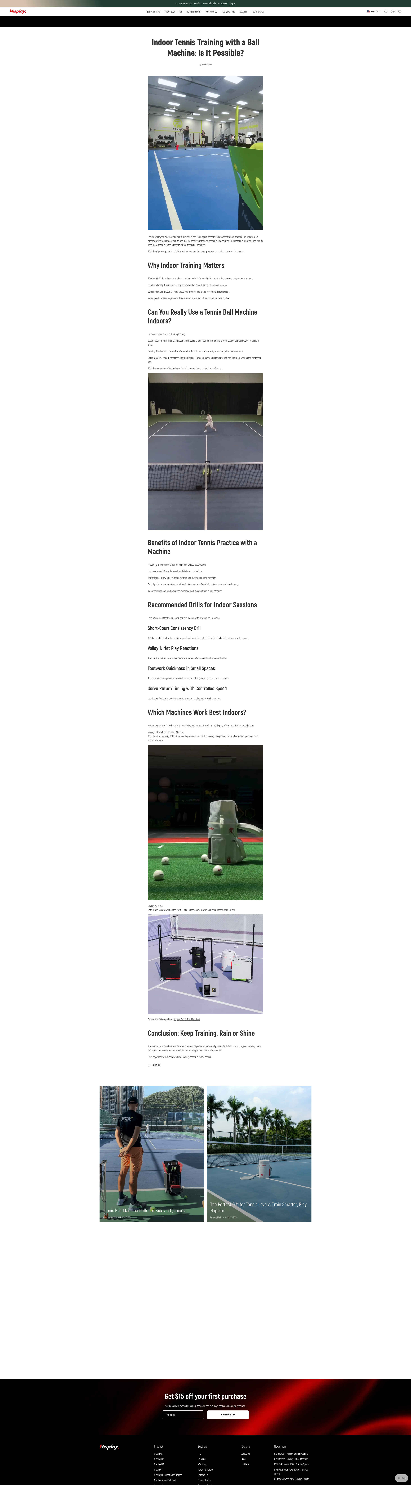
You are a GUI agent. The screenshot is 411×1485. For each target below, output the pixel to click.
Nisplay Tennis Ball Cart (165, 1480)
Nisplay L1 (158, 1453)
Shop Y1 (232, 3)
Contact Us (203, 1474)
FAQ (199, 1453)
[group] (205, 3)
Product (158, 1446)
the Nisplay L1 (190, 357)
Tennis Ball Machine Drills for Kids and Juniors (144, 1210)
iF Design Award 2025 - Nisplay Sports (291, 1478)
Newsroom (280, 1446)
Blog (243, 1458)
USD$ (374, 11)
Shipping (202, 1458)
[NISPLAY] (18, 11)
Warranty (202, 1464)
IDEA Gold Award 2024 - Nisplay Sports (291, 1464)
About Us (245, 1453)
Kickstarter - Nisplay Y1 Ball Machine (291, 1453)
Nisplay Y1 (158, 1469)
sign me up (228, 1414)
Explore (245, 1446)
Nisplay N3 (159, 1464)
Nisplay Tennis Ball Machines (187, 1019)
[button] (153, 11)
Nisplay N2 (159, 1458)
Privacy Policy (204, 1480)
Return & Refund (205, 1469)
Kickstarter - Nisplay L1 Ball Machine (291, 1458)
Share (156, 1065)
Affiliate (245, 1464)
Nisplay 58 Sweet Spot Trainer (168, 1474)
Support (202, 1446)
